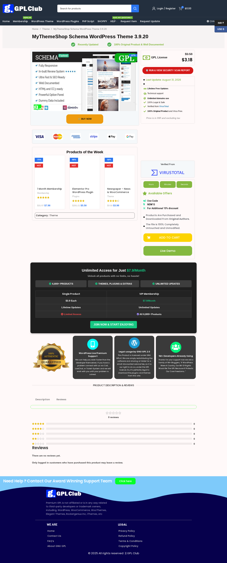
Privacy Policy (126, 531)
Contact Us (54, 536)
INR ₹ (219, 22)
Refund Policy (126, 536)
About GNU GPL (56, 546)
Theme (46, 29)
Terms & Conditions (130, 541)
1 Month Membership (49, 188)
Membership (43, 193)
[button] (167, 237)
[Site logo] (23, 8)
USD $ (219, 29)
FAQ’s (50, 541)
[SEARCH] (135, 8)
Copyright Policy (128, 546)
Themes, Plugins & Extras (115, 283)
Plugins (75, 196)
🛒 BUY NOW (85, 119)
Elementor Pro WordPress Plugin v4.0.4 (82, 192)
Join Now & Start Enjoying (114, 324)
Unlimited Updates (168, 283)
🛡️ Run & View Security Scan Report (168, 70)
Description (42, 399)
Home (35, 29)
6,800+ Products (62, 283)
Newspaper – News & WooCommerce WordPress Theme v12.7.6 (118, 193)
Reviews (61, 399)
